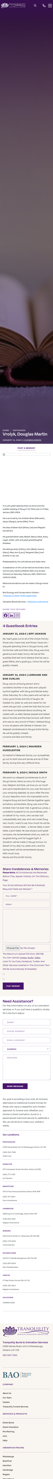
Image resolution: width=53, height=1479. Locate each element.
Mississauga (8, 1456)
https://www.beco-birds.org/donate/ (20, 595)
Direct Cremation (11, 1427)
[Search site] (35, 5)
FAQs (5, 1440)
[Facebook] (5, 615)
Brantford (7, 1461)
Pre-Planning (8, 1431)
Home (6, 430)
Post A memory (26, 448)
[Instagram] (17, 615)
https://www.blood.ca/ (37, 601)
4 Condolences (32, 440)
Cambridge (8, 1470)
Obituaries (19, 430)
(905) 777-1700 (9, 1174)
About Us (7, 1393)
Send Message (15, 1086)
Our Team (7, 1397)
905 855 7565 (10, 1355)
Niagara (6, 1474)
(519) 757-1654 (9, 1197)
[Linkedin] (11, 615)
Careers (6, 1402)
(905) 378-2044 (9, 1241)
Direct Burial (8, 1422)
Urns (5, 1436)
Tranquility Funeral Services (15, 1406)
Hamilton (7, 1465)
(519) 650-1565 (9, 1219)
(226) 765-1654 (9, 1285)
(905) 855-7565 (9, 1152)
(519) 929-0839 (9, 1263)
